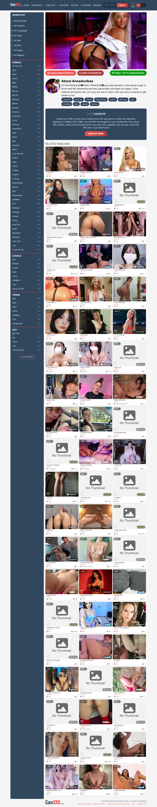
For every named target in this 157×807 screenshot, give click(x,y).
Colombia (51, 469)
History (74, 5)
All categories (27, 357)
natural (84, 104)
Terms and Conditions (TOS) (118, 804)
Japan (50, 371)
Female (49, 174)
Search (123, 5)
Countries (86, 5)
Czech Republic (121, 404)
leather (113, 100)
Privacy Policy (99, 804)
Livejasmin (67, 100)
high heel (123, 100)
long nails (78, 100)
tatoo (133, 100)
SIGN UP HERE (96, 133)
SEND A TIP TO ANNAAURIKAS (129, 73)
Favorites (63, 5)
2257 (133, 804)
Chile (50, 599)
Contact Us (142, 804)
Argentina (86, 729)
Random (97, 5)
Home (26, 5)
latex (76, 104)
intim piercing (101, 100)
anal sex (95, 104)
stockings (66, 104)
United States (87, 566)
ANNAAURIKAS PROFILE (62, 73)
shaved (89, 100)
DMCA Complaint (84, 804)
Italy (84, 176)
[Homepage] (16, 5)
